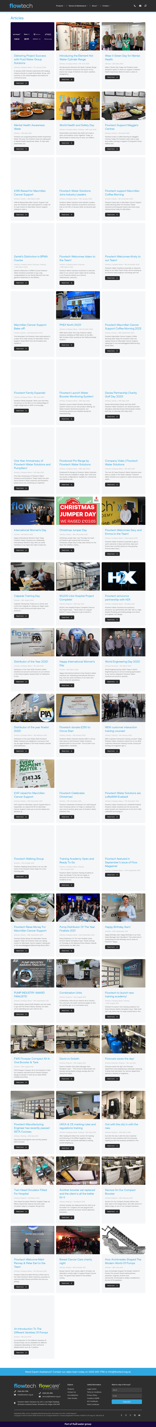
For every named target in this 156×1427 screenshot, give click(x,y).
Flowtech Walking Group (29, 858)
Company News (26, 67)
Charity (114, 133)
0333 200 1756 (97, 1371)
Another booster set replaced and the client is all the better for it (77, 1193)
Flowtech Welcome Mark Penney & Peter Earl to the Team (29, 1263)
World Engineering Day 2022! (122, 661)
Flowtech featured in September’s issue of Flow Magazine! (121, 862)
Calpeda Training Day (27, 595)
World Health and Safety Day (76, 125)
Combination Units (70, 992)
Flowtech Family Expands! (29, 392)
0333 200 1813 (47, 1393)
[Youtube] (139, 1415)
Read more (20, 83)
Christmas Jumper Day (73, 530)
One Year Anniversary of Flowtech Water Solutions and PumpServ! (32, 464)
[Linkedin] (135, 1415)
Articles (17, 67)
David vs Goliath (69, 1058)
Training (81, 129)
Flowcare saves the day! (119, 1058)
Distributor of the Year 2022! (31, 661)
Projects (69, 604)
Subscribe (127, 1402)
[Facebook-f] (121, 1415)
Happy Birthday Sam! (118, 926)
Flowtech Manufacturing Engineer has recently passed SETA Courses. (31, 1128)
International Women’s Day (30, 530)
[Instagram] (126, 1415)
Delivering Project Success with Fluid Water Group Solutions (30, 59)
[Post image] (32, 36)
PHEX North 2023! (70, 324)
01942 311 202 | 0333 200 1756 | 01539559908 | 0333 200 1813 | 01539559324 (39, 1419)
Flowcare (36, 264)
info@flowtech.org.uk (119, 1371)
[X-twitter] (130, 1415)
